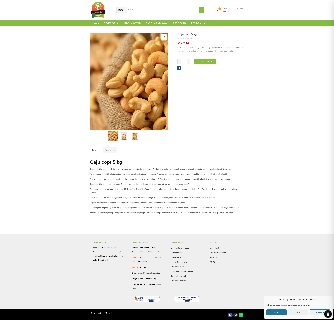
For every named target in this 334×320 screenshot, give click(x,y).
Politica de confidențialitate (182, 271)
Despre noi (99, 242)
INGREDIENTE (198, 23)
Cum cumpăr (176, 253)
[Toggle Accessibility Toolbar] (328, 314)
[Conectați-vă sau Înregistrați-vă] (213, 10)
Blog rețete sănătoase (180, 248)
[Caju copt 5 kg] (179, 68)
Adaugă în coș (205, 62)
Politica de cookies (178, 281)
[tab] (96, 150)
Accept (277, 312)
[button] (122, 10)
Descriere (96, 150)
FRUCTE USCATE (132, 23)
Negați (298, 312)
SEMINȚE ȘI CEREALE (157, 23)
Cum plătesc (176, 257)
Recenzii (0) (110, 150)
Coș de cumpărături (218, 253)
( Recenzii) (193, 39)
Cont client (214, 248)
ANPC (212, 262)
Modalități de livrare (179, 262)
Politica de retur (177, 267)
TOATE (96, 23)
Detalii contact (141, 242)
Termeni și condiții (178, 276)
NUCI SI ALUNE (111, 23)
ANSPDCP (214, 257)
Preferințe (320, 312)
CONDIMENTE (179, 23)
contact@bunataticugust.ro (149, 273)
